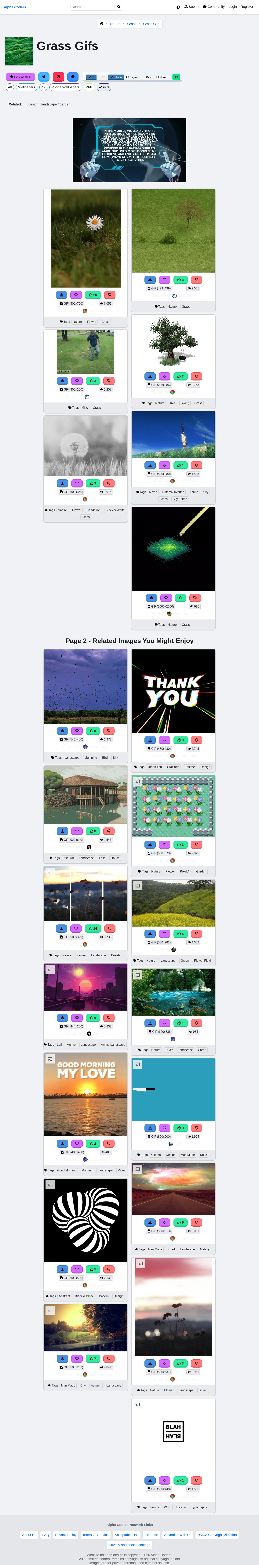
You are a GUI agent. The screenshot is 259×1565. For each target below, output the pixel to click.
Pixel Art (68, 858)
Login (232, 7)
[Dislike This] (109, 483)
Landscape (71, 757)
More (162, 77)
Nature (115, 24)
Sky (205, 492)
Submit (193, 7)
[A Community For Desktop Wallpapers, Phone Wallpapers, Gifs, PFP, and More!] (101, 24)
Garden (201, 871)
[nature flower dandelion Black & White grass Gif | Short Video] (85, 475)
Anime (193, 492)
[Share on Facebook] (73, 76)
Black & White (115, 510)
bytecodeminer (186, 614)
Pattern (104, 1296)
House (115, 858)
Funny (154, 1507)
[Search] (119, 6)
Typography (199, 1507)
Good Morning (66, 1170)
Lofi (59, 1044)
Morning (87, 1170)
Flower (91, 321)
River (121, 1170)
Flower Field (202, 960)
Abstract (64, 1296)
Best (148, 77)
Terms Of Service (95, 1535)
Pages (133, 77)
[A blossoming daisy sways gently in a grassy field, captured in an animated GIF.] (86, 286)
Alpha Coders (15, 7)
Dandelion (93, 510)
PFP (89, 87)
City (83, 1385)
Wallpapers (26, 87)
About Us (29, 1535)
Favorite (22, 77)
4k (43, 87)
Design (118, 1296)
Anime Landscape (113, 1044)
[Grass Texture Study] (173, 589)
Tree (173, 403)
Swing (185, 403)
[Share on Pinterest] (58, 76)
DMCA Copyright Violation (217, 1535)
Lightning (91, 757)
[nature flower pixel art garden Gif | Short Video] (173, 836)
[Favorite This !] (77, 483)
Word (167, 1507)
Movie (153, 492)
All (10, 87)
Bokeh (115, 955)
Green (185, 960)
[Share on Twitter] (44, 76)
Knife (203, 1154)
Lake (102, 858)
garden (64, 104)
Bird (105, 757)
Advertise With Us (177, 1535)
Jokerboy (98, 397)
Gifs (105, 87)
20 (94, 295)
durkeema (186, 949)
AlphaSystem (186, 1144)
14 (94, 928)
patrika (99, 847)
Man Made (68, 1385)
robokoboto (98, 311)
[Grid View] (91, 77)
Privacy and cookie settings (129, 1545)
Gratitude (173, 767)
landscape (48, 104)
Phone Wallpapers (65, 87)
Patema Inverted (173, 492)
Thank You (154, 767)
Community (215, 7)
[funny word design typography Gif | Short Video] (173, 1472)
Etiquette (151, 1535)
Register (247, 7)
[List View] (102, 77)
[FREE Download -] (62, 483)
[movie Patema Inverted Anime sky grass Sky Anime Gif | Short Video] (173, 457)
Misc (85, 407)
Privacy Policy (65, 1535)
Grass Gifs (151, 24)
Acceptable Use (127, 1535)
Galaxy (205, 1249)
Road (171, 1249)
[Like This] (180, 598)
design (33, 104)
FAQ (45, 1535)
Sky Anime (180, 499)
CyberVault (98, 746)
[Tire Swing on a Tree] (173, 368)
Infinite (118, 77)
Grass (131, 24)
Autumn (96, 1385)
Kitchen (156, 1154)
